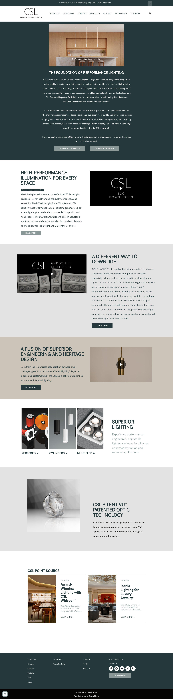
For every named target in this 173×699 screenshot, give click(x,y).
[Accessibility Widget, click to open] (5, 694)
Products (55, 14)
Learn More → (67, 617)
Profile (85, 664)
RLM (29, 678)
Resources (86, 668)
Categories (68, 14)
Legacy (30, 682)
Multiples (31, 673)
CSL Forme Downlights (69, 149)
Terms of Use (92, 692)
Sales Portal (119, 676)
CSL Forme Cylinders (104, 149)
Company (82, 14)
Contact (107, 14)
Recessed (31, 664)
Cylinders (31, 668)
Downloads (121, 14)
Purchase (95, 14)
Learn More (30, 233)
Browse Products (59, 664)
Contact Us (113, 664)
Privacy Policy (81, 692)
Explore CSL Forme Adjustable (99, 3)
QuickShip (135, 14)
